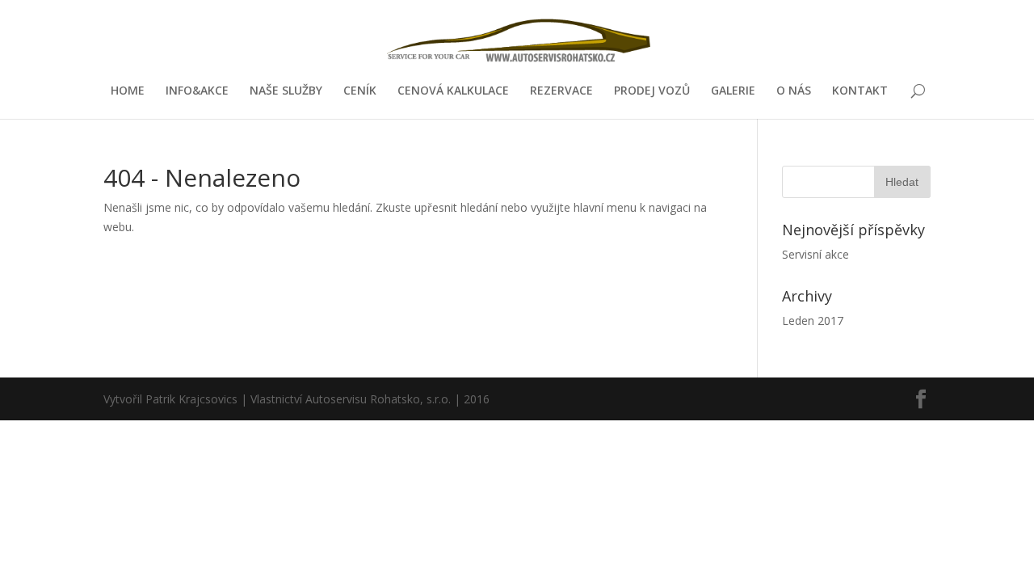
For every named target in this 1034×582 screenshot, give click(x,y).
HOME (128, 91)
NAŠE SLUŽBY (286, 91)
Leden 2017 (812, 320)
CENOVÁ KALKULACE (453, 91)
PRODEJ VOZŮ (652, 91)
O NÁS (793, 91)
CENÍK (359, 91)
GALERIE (733, 91)
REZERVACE (561, 91)
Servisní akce (815, 254)
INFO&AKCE (197, 91)
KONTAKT (860, 91)
